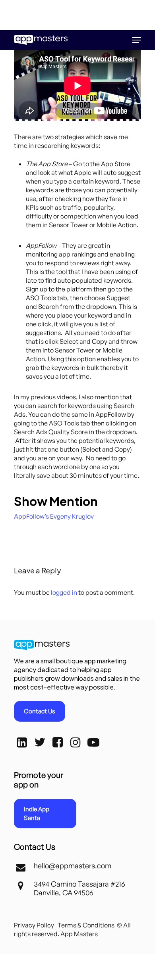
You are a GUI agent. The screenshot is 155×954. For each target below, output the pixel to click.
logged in (64, 592)
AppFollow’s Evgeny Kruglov (54, 516)
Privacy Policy (34, 925)
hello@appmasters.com (72, 865)
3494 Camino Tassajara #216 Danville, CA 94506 (79, 888)
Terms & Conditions (86, 925)
